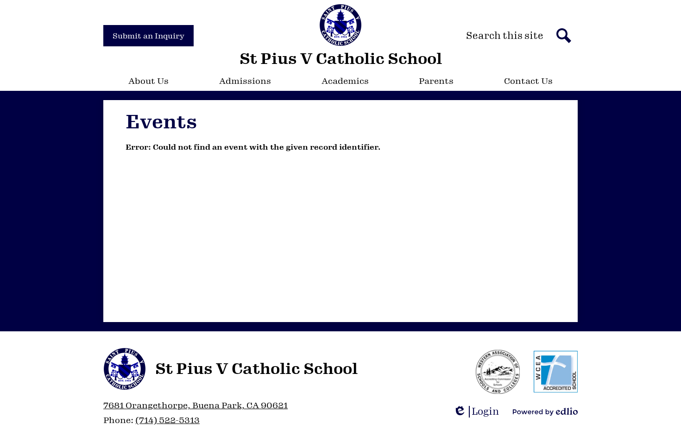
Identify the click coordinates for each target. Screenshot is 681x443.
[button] (148, 81)
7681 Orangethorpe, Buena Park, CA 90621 (195, 405)
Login (479, 412)
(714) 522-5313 (167, 420)
